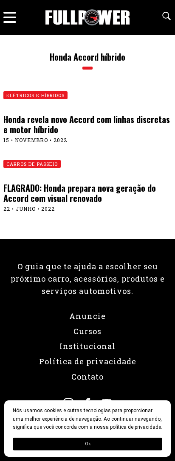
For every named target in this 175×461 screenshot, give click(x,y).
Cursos (87, 331)
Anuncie (87, 316)
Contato (87, 377)
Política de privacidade (87, 361)
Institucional (87, 346)
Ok (87, 443)
